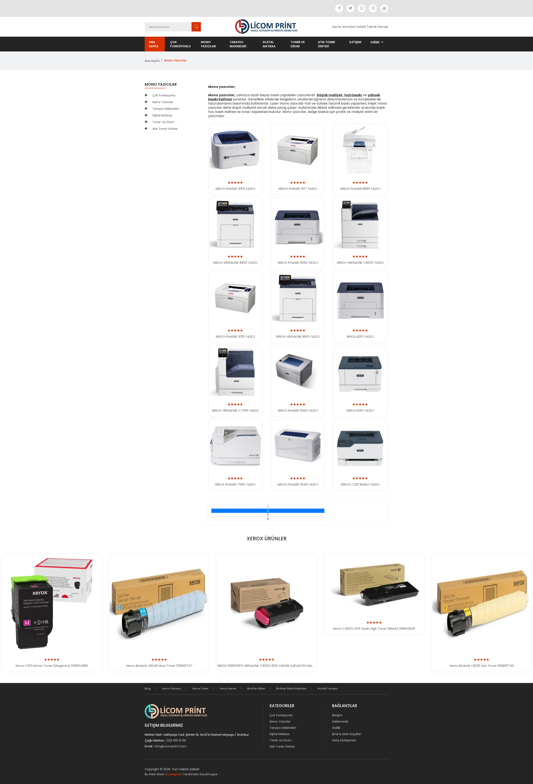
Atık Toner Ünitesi (326, 44)
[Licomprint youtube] (384, 8)
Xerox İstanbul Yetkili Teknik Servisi (360, 26)
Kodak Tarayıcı (328, 688)
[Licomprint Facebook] (339, 8)
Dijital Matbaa (269, 44)
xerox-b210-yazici (363, 332)
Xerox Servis (228, 688)
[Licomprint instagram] (373, 8)
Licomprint (173, 774)
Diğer (375, 42)
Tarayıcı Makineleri (238, 44)
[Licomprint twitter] (350, 8)
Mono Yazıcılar (208, 44)
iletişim (355, 42)
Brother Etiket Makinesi (291, 688)
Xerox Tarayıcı (171, 688)
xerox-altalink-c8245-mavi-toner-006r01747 (184, 661)
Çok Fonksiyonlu (180, 44)
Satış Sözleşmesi (344, 740)
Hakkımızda (340, 721)
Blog (148, 688)
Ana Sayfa (153, 44)
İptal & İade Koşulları (346, 734)
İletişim (337, 715)
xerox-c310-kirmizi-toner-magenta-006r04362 (80, 661)
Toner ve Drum (298, 44)
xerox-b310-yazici (363, 406)
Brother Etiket (256, 688)
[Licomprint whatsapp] (361, 8)
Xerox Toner (200, 688)
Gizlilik (336, 728)
